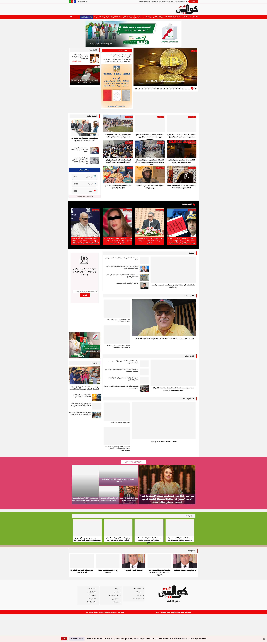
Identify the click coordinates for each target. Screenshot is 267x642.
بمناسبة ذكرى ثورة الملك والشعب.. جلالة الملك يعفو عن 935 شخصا (181, 186)
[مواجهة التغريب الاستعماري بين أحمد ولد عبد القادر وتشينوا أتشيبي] (144, 363)
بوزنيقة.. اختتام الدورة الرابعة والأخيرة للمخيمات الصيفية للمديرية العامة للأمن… (84, 388)
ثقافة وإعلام (114, 17)
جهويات (131, 17)
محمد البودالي (179, 612)
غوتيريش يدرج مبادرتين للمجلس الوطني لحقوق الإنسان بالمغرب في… (122, 267)
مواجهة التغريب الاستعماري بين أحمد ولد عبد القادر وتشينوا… (123, 362)
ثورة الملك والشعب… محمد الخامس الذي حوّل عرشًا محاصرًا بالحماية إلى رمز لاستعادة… (150, 137)
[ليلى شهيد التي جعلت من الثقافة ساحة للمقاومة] (109, 495)
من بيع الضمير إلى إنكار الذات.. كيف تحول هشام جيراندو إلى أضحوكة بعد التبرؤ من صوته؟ (163, 2)
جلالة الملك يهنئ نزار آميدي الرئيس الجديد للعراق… (128, 499)
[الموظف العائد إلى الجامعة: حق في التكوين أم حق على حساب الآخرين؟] (118, 149)
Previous (193, 68)
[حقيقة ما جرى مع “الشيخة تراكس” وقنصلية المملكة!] (119, 475)
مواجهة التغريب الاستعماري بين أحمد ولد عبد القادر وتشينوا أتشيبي (159, 572)
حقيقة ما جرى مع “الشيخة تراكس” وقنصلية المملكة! (118, 480)
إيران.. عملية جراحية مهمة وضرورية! (107, 571)
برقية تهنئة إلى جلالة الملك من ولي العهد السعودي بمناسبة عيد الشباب (173, 286)
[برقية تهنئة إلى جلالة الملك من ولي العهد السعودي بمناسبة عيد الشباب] (173, 270)
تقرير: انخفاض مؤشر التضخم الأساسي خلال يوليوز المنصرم (118, 186)
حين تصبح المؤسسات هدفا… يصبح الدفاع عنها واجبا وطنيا (80, 57)
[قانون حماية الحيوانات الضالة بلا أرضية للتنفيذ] (82, 561)
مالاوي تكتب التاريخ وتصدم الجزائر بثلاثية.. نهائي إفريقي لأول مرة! (118, 539)
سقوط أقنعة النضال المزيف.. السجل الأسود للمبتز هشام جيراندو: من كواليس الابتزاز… (116, 60)
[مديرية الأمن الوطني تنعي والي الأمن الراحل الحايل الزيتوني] (144, 380)
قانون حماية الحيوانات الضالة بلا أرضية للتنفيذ (82, 571)
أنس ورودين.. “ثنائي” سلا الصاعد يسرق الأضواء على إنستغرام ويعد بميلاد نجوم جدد (85, 500)
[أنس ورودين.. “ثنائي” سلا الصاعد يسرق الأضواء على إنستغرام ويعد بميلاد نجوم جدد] (85, 484)
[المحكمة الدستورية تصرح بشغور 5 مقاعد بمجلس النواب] (144, 260)
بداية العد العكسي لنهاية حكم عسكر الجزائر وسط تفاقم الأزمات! (118, 56)
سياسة (186, 17)
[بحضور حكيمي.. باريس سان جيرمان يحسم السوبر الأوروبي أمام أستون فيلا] (87, 527)
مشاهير (155, 17)
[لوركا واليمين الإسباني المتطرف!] (185, 561)
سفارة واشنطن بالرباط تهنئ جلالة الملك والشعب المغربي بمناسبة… (121, 370)
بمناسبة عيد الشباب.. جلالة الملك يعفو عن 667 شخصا (79, 150)
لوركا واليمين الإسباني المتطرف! (185, 570)
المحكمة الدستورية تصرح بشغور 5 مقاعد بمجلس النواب (121, 259)
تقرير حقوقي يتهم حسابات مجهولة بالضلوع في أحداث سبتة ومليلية (118, 135)
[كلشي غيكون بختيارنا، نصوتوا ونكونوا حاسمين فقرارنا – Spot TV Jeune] (85, 75)
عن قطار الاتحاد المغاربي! (134, 570)
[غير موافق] (264, 639)
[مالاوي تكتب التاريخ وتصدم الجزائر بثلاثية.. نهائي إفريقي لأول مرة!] (118, 527)
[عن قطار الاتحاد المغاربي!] (133, 561)
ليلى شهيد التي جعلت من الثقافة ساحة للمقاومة (109, 499)
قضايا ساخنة (168, 17)
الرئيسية (192, 17)
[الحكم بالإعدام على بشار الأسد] (117, 412)
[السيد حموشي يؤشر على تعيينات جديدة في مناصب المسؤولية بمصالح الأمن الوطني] (149, 222)
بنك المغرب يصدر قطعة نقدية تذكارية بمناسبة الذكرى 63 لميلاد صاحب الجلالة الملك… (173, 389)
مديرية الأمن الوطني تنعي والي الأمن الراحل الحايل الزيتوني (123, 379)
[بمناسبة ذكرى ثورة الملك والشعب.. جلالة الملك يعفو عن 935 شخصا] (181, 174)
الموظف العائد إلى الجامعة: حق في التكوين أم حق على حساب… (121, 387)
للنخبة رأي (138, 17)
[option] (85, 75)
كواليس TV (105, 17)
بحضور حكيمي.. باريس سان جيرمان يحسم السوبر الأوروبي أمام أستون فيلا (87, 539)
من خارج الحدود (147, 17)
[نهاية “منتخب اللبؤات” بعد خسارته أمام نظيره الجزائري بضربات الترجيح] (180, 527)
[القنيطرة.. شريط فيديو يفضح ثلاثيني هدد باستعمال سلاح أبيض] (181, 149)
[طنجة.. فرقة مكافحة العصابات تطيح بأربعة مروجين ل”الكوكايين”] (117, 334)
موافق (64, 638)
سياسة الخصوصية (77, 638)
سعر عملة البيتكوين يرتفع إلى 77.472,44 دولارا (165, 81)
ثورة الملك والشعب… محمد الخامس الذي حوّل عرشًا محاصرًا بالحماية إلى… (80, 161)
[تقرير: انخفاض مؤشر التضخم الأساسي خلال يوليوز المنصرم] (118, 174)
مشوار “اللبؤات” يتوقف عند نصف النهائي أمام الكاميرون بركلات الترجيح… (149, 540)
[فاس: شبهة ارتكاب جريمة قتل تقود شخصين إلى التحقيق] (117, 309)
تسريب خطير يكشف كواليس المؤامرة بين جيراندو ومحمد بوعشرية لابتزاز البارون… (181, 135)
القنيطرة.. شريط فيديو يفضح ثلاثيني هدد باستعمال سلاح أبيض (181, 161)
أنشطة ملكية (177, 17)
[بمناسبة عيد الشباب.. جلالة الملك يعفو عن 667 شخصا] (94, 150)
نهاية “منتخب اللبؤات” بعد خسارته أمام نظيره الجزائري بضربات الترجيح (179, 539)
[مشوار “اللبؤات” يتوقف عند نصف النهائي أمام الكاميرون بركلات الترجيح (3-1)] (149, 527)
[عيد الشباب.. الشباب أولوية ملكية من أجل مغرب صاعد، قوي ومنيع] (85, 128)
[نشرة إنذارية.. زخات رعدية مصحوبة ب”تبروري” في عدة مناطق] (96, 397)
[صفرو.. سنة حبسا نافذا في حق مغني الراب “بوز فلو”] (150, 174)
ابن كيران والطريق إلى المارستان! (127, 283)
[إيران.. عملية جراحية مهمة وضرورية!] (108, 561)
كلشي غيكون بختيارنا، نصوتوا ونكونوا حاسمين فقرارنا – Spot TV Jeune (84, 82)
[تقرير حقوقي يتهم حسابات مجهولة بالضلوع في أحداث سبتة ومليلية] (118, 123)
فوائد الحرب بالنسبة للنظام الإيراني (164, 441)
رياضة (160, 17)
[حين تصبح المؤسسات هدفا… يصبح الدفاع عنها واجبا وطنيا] (94, 58)
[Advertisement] (133, 627)
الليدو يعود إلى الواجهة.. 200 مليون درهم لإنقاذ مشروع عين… (80, 404)
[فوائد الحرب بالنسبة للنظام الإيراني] (164, 420)
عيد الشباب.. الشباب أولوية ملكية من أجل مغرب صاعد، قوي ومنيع (84, 139)
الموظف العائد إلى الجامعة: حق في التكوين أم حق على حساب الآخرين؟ (118, 161)
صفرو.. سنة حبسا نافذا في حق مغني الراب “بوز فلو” (149, 186)
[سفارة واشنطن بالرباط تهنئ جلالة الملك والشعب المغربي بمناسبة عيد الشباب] (144, 372)
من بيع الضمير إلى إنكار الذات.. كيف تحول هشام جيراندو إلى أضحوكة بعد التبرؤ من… (164, 338)
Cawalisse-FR (91, 602)
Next (138, 68)
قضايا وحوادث (123, 17)
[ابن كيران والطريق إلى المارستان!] (144, 285)
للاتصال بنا (82, 1)
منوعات (194, 51)
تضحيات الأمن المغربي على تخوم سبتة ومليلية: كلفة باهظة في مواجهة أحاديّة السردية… (149, 162)
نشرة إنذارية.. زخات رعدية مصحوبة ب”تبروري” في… (82, 395)
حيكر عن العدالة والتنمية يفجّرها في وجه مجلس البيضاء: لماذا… (80, 413)
